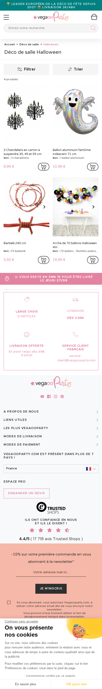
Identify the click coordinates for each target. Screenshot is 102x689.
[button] (51, 468)
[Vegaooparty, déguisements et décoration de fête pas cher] (51, 13)
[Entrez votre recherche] (92, 29)
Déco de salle (29, 44)
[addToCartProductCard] (43, 167)
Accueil (9, 44)
